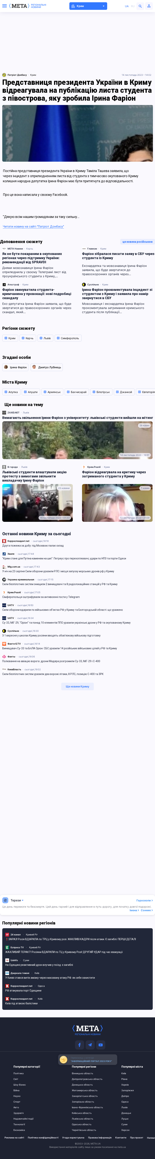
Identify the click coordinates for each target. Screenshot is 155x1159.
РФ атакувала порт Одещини (23, 990)
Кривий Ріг (32, 934)
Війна (16, 1090)
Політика (18, 1073)
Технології (19, 1124)
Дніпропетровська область (79, 1079)
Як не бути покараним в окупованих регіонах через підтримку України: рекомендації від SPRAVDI (32, 258)
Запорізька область (79, 1101)
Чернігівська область (79, 1130)
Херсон (125, 1130)
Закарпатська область (79, 1096)
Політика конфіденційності (43, 1137)
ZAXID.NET (13, 412)
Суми (26, 960)
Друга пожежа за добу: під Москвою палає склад (33, 545)
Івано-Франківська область (79, 1107)
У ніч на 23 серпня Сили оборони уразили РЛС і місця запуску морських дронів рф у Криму (58, 571)
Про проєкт (136, 1137)
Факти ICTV (14, 643)
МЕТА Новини (15, 248)
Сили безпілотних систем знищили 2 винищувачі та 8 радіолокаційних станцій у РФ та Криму (60, 584)
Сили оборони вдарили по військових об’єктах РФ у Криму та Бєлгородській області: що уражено (62, 609)
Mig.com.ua (14, 566)
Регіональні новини (38, 6)
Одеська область (79, 1124)
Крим (33, 74)
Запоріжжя (127, 1090)
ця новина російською (137, 241)
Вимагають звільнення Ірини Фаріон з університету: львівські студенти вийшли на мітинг (77, 418)
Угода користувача (73, 1137)
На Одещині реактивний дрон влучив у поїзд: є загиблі (39, 964)
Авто (16, 1107)
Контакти (120, 1137)
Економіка (19, 1130)
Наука (16, 1096)
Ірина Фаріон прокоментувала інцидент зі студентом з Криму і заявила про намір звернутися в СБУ (117, 294)
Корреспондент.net (18, 541)
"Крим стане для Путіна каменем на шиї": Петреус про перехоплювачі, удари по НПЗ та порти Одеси (64, 558)
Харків (125, 1084)
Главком (92, 248)
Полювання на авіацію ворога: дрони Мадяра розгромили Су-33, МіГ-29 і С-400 (51, 661)
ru (133, 6)
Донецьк (126, 1113)
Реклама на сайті (14, 1137)
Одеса (41, 985)
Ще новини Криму (77, 686)
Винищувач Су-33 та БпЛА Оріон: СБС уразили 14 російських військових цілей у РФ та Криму (59, 648)
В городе (13, 467)
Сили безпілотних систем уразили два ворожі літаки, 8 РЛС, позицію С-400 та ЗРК (53, 674)
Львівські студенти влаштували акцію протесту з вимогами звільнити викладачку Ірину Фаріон (34, 476)
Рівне (124, 1079)
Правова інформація (100, 1137)
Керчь (29, 248)
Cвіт (15, 1079)
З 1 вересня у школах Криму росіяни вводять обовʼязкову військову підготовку (51, 635)
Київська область (79, 1113)
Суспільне (13, 630)
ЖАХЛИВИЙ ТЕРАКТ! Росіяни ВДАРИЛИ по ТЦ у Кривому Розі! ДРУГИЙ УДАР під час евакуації (64, 952)
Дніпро (125, 1096)
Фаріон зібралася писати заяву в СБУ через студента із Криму (118, 256)
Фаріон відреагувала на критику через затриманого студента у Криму (114, 474)
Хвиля (11, 553)
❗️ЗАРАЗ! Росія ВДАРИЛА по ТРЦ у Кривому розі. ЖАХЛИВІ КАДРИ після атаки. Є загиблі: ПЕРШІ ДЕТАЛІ (70, 939)
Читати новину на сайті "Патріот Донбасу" (33, 226)
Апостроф (13, 284)
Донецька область (79, 1084)
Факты (11, 656)
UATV (11, 605)
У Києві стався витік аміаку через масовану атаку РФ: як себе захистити (50, 977)
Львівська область (79, 1118)
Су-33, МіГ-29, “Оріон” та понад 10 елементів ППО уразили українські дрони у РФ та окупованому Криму (66, 622)
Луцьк (125, 1118)
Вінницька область (79, 1073)
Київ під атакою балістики (21, 1003)
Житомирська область (79, 1090)
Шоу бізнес (19, 1084)
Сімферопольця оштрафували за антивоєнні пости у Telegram (41, 596)
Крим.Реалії (14, 592)
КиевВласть (14, 669)
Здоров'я (18, 1113)
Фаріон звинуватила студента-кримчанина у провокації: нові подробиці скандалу (36, 294)
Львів (26, 412)
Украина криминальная (21, 579)
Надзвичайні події (20, 1118)
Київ (37, 973)
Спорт (16, 1101)
